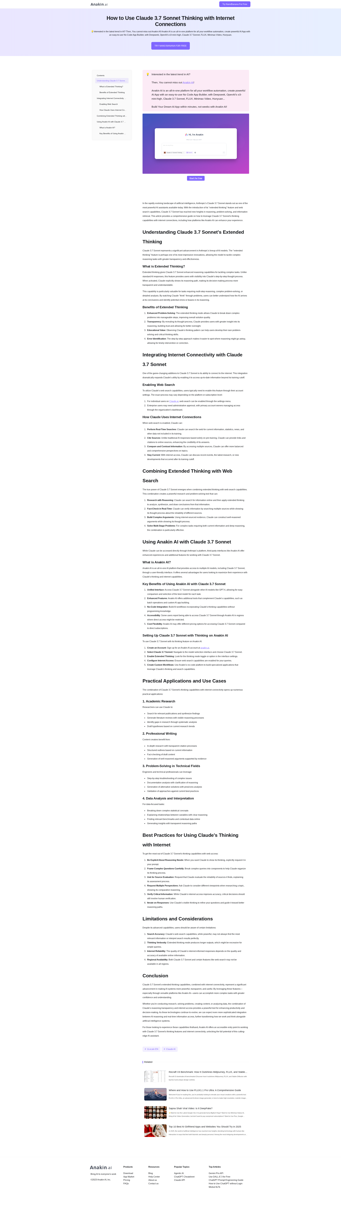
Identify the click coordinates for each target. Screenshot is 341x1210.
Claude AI (170, 1049)
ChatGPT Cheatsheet (184, 1177)
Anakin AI (188, 82)
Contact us (153, 1183)
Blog (150, 1173)
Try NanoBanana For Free (234, 4)
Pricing (126, 1180)
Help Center (154, 1177)
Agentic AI (179, 1173)
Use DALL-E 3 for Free (219, 1177)
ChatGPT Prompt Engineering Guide (226, 1180)
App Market (128, 1177)
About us (152, 1180)
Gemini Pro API (216, 1173)
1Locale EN (152, 1049)
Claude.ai (173, 401)
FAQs (126, 1183)
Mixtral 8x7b (214, 1187)
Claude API (179, 1180)
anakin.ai (204, 648)
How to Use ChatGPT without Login (225, 1183)
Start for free (195, 178)
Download (128, 1173)
